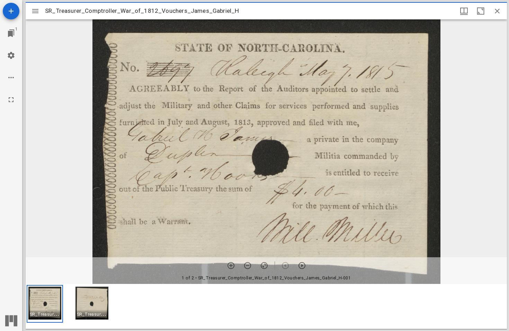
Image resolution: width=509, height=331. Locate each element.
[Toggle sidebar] (35, 11)
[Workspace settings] (11, 55)
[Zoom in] (231, 265)
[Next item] (302, 265)
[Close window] (497, 11)
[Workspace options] (11, 77)
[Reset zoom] (264, 265)
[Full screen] (11, 99)
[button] (44, 304)
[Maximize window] (480, 11)
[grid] (266, 306)
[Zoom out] (247, 265)
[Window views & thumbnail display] (464, 11)
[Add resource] (11, 11)
